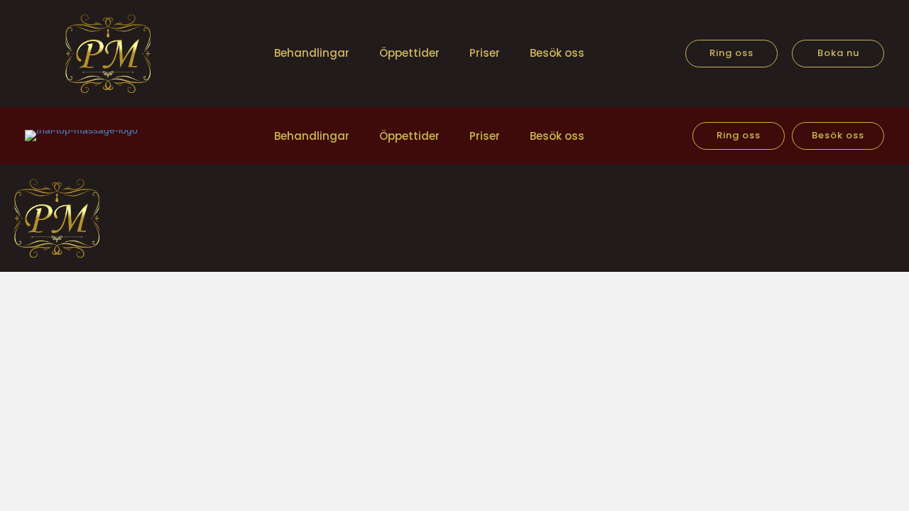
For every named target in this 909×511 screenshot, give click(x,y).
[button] (731, 53)
